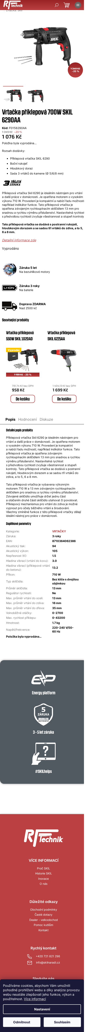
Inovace (43, 878)
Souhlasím (62, 1022)
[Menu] (78, 5)
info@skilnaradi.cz (48, 962)
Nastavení (42, 1009)
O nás (43, 883)
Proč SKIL (43, 868)
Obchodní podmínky (43, 909)
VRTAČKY (59, 531)
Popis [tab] (10, 419)
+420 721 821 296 (48, 956)
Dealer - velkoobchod (43, 920)
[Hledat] (57, 5)
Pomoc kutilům (43, 925)
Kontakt (43, 930)
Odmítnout (21, 1022)
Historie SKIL (43, 873)
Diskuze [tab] (46, 419)
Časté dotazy (43, 914)
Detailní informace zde (19, 240)
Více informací (35, 999)
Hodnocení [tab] (27, 419)
